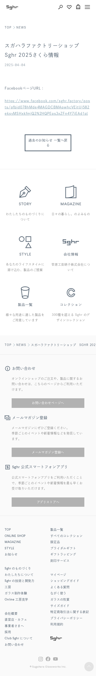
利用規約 (56, 624)
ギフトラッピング (63, 554)
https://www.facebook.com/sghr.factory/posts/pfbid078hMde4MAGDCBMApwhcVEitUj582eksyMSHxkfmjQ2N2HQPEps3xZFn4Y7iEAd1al (47, 107)
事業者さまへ (14, 626)
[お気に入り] (69, 7)
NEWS (21, 27)
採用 (8, 632)
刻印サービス (60, 560)
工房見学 (16, 599)
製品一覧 (56, 529)
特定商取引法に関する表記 (69, 612)
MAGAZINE (13, 542)
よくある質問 (60, 587)
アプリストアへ (48, 501)
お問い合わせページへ (48, 402)
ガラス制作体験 (16, 593)
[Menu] (87, 7)
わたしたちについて (19, 574)
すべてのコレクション (66, 536)
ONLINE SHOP (15, 536)
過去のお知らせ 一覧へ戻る (48, 143)
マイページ (58, 574)
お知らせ (11, 554)
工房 (8, 587)
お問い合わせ (14, 644)
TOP (8, 27)
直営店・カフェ (16, 619)
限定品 (55, 542)
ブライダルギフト (63, 548)
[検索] (60, 7)
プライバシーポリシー (66, 618)
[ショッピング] (78, 7)
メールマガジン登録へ (48, 452)
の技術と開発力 (19, 581)
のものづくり (18, 568)
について (19, 638)
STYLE (9, 548)
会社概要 (11, 613)
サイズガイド (60, 606)
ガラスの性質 (60, 599)
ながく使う (58, 593)
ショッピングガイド (64, 581)
